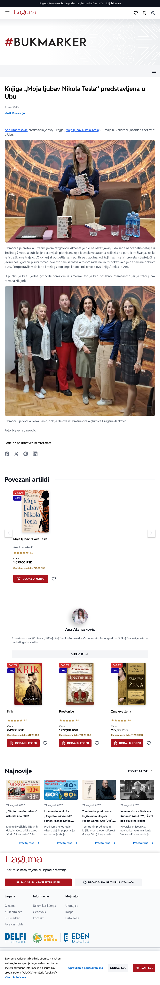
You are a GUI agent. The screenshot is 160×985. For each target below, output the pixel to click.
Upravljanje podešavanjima (85, 968)
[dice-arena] (44, 938)
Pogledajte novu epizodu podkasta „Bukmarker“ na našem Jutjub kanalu (80, 3)
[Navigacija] (80, 71)
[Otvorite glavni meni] (7, 13)
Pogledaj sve (138, 771)
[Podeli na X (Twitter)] (16, 454)
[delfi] (15, 938)
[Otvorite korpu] (144, 13)
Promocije (18, 113)
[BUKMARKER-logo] (46, 42)
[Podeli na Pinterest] (25, 454)
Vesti (8, 113)
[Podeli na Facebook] (7, 454)
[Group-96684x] (76, 938)
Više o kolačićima (15, 977)
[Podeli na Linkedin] (35, 454)
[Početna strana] (25, 12)
